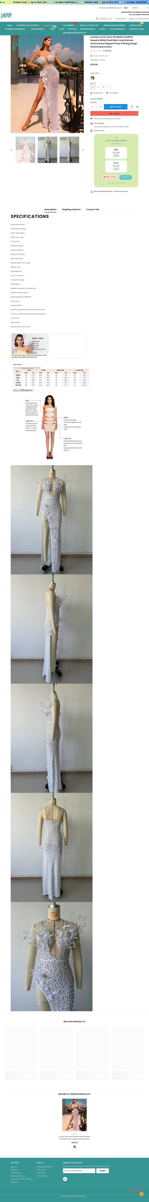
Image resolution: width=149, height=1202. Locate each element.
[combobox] (139, 7)
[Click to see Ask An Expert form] (136, 1189)
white (74, 1146)
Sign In (131, 19)
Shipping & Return (71, 209)
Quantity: (93, 102)
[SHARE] (136, 107)
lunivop (74, 1134)
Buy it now (114, 114)
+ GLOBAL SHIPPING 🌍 (69, 2)
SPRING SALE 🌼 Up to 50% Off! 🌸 (34, 2)
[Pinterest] (65, 1179)
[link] (21, 1074)
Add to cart (116, 107)
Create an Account (142, 19)
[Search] (140, 8)
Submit (102, 1171)
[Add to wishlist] (131, 107)
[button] (11, 149)
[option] (47, 84)
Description (51, 209)
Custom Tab (92, 209)
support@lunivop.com (114, 8)
